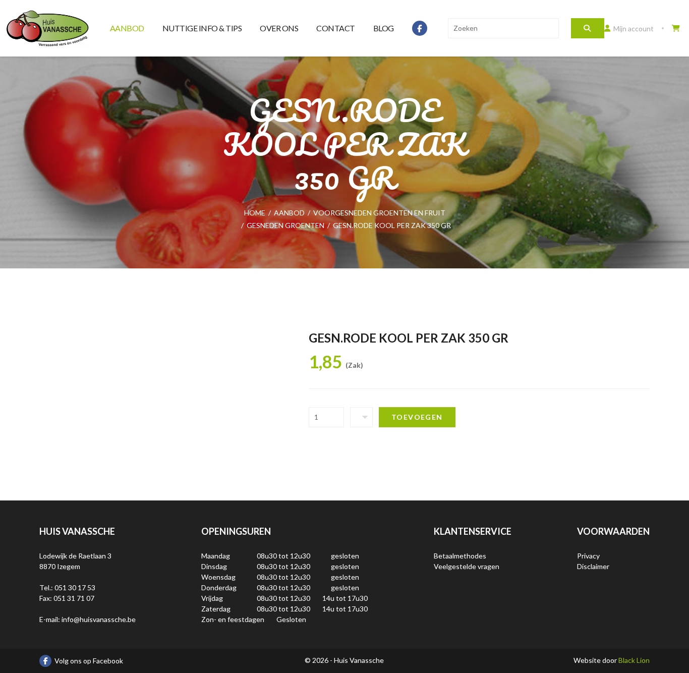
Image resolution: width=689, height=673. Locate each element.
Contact (335, 28)
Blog (383, 28)
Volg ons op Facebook (88, 660)
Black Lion (634, 660)
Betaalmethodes (460, 555)
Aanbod (127, 28)
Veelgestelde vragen (466, 566)
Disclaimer (593, 566)
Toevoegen (417, 417)
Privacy (588, 555)
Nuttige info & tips (202, 28)
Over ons (279, 28)
